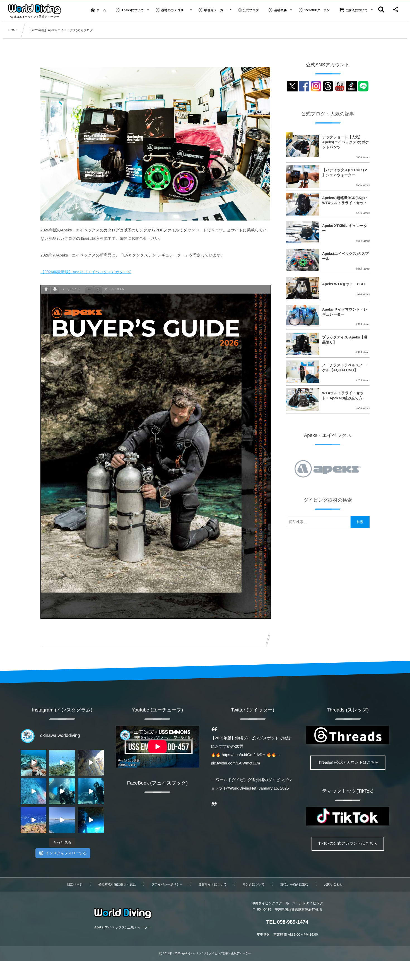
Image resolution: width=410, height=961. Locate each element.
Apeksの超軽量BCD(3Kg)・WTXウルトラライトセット (345, 200)
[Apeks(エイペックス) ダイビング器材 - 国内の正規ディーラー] (34, 9)
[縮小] (89, 289)
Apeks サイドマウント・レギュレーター (344, 311)
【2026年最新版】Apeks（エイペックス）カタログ (85, 272)
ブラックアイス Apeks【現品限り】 (344, 339)
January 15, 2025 (274, 788)
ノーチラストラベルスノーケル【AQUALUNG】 (344, 367)
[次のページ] (55, 289)
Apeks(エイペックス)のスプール (345, 256)
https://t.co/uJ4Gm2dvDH (243, 754)
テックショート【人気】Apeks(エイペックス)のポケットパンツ (345, 142)
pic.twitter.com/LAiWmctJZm (235, 763)
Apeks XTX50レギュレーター (344, 228)
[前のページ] (46, 289)
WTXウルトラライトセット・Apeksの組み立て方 (343, 395)
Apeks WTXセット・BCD (343, 284)
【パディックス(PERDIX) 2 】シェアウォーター (344, 172)
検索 (360, 522)
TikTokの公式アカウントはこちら (347, 843)
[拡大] (98, 289)
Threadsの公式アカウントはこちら (348, 762)
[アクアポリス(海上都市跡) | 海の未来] (62, 791)
